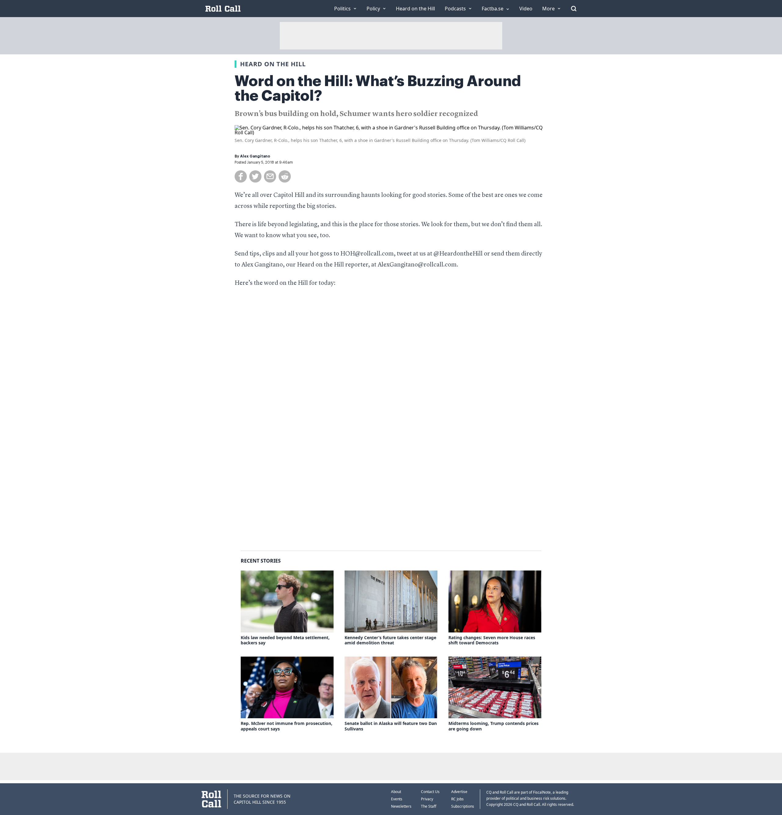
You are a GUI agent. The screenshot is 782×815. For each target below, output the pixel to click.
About (396, 791)
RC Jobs (457, 799)
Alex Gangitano (255, 156)
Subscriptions (462, 806)
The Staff (428, 806)
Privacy (427, 799)
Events (396, 799)
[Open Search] (574, 8)
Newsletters (401, 806)
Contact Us (430, 791)
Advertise (459, 791)
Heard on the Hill (273, 64)
